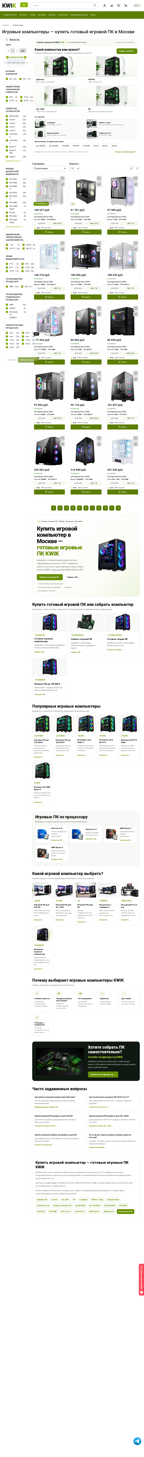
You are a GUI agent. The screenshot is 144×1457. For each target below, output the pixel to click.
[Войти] (104, 5)
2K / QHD (65, 1200)
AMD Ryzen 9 (109, 1211)
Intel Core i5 (66, 1211)
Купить (51, 232)
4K (74, 1200)
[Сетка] (131, 168)
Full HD (54, 1200)
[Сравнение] (111, 5)
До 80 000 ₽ (80, 1206)
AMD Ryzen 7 (94, 1211)
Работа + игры (97, 1200)
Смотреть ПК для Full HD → (46, 1126)
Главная (5, 25)
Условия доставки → (97, 1147)
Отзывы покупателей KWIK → (125, 42)
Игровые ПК (42, 1200)
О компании (63, 15)
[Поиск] (95, 5)
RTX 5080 (86, 146)
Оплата (32, 15)
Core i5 (96, 146)
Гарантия (51, 15)
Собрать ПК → (73, 577)
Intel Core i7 (80, 1211)
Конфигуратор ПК (125, 1211)
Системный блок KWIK (43, 217)
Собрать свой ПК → (127, 51)
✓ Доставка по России (46, 591)
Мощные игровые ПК (62, 1206)
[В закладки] (62, 178)
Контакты (23, 15)
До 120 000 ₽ (40, 146)
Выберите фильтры (29, 360)
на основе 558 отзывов (77, 42)
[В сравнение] (62, 184)
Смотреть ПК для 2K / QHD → (101, 1126)
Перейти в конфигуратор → (103, 1074)
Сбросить (11, 360)
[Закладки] (118, 5)
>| (118, 508)
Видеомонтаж (113, 1200)
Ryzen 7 (105, 146)
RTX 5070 (76, 146)
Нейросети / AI (43, 1206)
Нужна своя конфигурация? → (126, 152)
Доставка (42, 15)
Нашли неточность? (141, 1277)
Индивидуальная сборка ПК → (47, 1107)
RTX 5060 (65, 146)
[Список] (137, 168)
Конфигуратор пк (10, 15)
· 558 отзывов (45, 228)
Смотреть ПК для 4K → (44, 1145)
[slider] (7, 57)
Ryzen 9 (114, 146)
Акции (93, 15)
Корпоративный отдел (79, 15)
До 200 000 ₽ (53, 146)
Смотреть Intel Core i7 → (99, 1107)
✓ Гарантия (67, 587)
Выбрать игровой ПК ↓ (50, 577)
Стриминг (83, 1200)
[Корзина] (125, 5)
